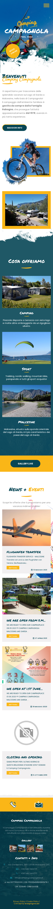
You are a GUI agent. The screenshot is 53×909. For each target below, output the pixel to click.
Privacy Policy (19, 901)
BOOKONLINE (13, 51)
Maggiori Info (14, 128)
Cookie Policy (33, 901)
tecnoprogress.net (32, 903)
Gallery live (25, 463)
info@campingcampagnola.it (29, 877)
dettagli (13, 568)
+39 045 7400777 (29, 873)
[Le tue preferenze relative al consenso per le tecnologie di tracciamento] (3, 682)
